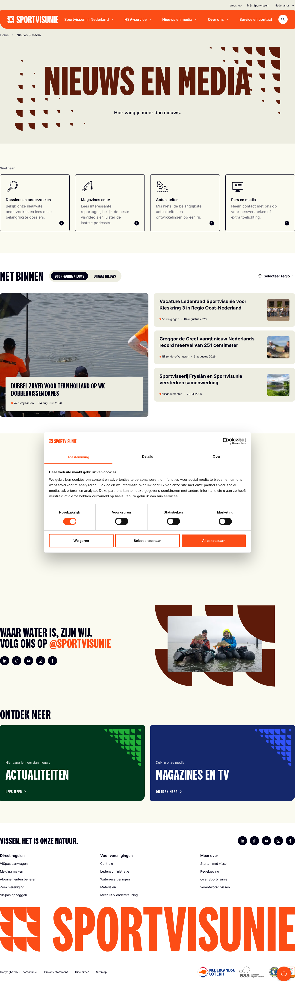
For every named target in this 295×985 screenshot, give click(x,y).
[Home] (32, 19)
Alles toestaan (213, 541)
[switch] (121, 521)
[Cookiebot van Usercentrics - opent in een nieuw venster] (226, 441)
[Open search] (283, 19)
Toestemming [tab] (78, 457)
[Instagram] (40, 660)
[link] (47, 863)
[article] (72, 763)
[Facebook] (52, 660)
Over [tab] (217, 456)
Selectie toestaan (148, 541)
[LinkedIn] (4, 660)
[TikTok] (16, 660)
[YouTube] (28, 660)
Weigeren (81, 541)
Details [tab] (147, 456)
